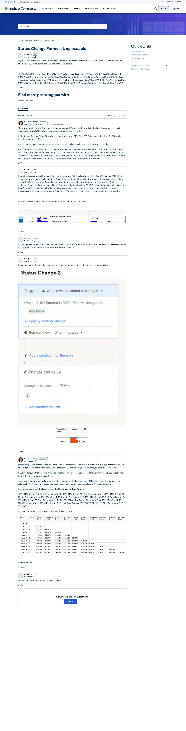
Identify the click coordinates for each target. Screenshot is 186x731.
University (35, 2)
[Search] (155, 8)
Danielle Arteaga (31, 122)
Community (10, 2)
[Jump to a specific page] (124, 116)
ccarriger (27, 238)
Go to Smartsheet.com (171, 1)
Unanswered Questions (149, 65)
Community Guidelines (140, 69)
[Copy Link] (35, 57)
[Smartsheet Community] (20, 8)
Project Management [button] (26, 101)
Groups (134, 62)
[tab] (23, 108)
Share (21, 88)
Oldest (28, 115)
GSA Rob (28, 54)
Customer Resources (139, 55)
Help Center (23, 2)
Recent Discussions (138, 51)
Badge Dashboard (138, 58)
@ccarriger (23, 464)
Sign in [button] (70, 601)
